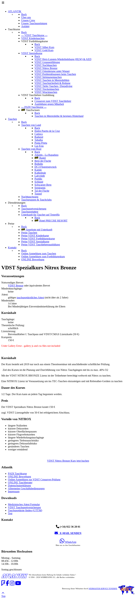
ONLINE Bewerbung (19, 476)
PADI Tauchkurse (17, 473)
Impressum (13, 491)
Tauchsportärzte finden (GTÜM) (25, 510)
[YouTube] (18, 584)
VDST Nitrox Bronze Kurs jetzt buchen (68, 460)
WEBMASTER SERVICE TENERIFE (103, 589)
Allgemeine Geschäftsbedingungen (26, 488)
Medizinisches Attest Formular (24, 504)
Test (10, 513)
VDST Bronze (15, 285)
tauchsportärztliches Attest (30, 297)
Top (3, 596)
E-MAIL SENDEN (69, 533)
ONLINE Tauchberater (20, 482)
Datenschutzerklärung (19, 485)
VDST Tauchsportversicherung (24, 507)
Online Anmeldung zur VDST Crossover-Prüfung (34, 479)
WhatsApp (70, 542)
